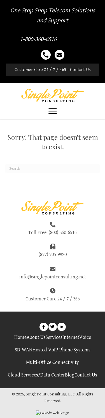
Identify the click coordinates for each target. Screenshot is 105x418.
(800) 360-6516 (63, 232)
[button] (52, 70)
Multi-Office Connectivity (52, 362)
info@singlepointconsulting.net (52, 277)
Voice (85, 337)
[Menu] (52, 111)
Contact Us (85, 375)
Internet (70, 337)
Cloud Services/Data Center (36, 375)
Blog (69, 375)
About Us (36, 337)
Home (20, 337)
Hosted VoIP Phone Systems (61, 350)
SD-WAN (23, 350)
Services (54, 337)
